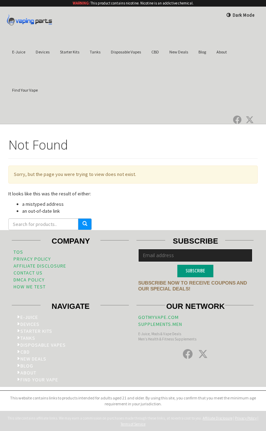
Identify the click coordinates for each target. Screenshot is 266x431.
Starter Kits (69, 51)
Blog (202, 51)
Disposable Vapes (126, 51)
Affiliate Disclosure (40, 266)
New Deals (178, 51)
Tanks (95, 51)
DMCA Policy (29, 280)
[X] (250, 120)
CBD (155, 51)
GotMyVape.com (158, 317)
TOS (18, 252)
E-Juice (18, 51)
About (221, 51)
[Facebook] (237, 120)
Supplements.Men (160, 324)
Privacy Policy (32, 259)
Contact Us (28, 273)
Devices (43, 51)
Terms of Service (133, 424)
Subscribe (195, 270)
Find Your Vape (25, 90)
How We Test (30, 287)
